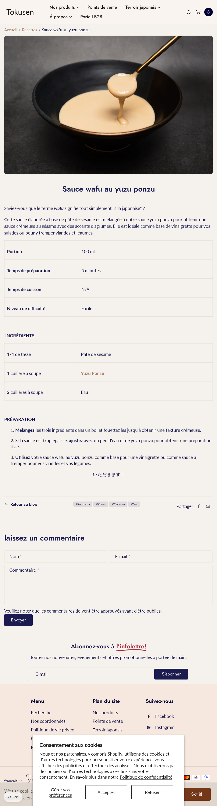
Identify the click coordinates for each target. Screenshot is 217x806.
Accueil (10, 29)
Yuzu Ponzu (92, 373)
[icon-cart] (198, 12)
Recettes (29, 29)
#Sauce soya (83, 504)
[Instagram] (150, 727)
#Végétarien (118, 504)
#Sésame (101, 504)
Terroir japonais (107, 729)
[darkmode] (208, 12)
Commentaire (24, 570)
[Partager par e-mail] (208, 506)
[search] (188, 12)
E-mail (122, 556)
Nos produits (105, 712)
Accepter (106, 792)
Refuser (152, 792)
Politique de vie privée (52, 729)
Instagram (164, 727)
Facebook (164, 716)
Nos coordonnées (48, 721)
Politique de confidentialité (146, 777)
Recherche (41, 712)
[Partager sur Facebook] (198, 506)
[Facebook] (150, 716)
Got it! (196, 794)
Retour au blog (23, 504)
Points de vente (108, 721)
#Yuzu (134, 504)
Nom (15, 556)
